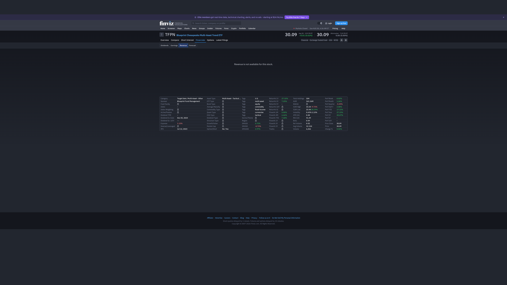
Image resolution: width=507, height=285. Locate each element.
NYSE (336, 40)
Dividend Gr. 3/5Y (167, 121)
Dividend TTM (166, 115)
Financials (200, 40)
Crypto (233, 28)
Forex (226, 28)
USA (330, 40)
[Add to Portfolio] (346, 40)
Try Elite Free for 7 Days (295, 17)
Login (330, 23)
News (194, 28)
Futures (218, 28)
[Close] (503, 17)
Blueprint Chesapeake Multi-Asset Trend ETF (200, 35)
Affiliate (210, 218)
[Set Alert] (341, 40)
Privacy (254, 218)
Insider (210, 28)
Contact (235, 218)
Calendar (251, 28)
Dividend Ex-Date (167, 118)
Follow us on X (264, 218)
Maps (179, 28)
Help (343, 28)
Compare (175, 40)
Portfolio (242, 28)
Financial (304, 40)
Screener (171, 28)
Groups (202, 28)
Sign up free (341, 23)
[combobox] (216, 23)
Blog (242, 218)
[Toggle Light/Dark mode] (320, 23)
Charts (186, 28)
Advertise (218, 218)
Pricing (335, 28)
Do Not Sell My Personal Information (286, 218)
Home (163, 28)
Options (210, 40)
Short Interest (187, 40)
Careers (227, 218)
